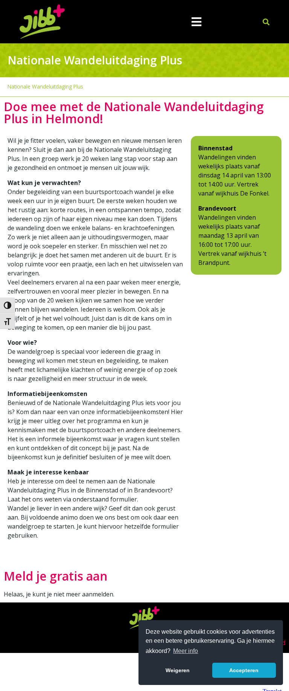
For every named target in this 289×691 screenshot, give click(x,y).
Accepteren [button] (244, 670)
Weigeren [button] (178, 670)
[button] (266, 21)
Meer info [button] (185, 651)
